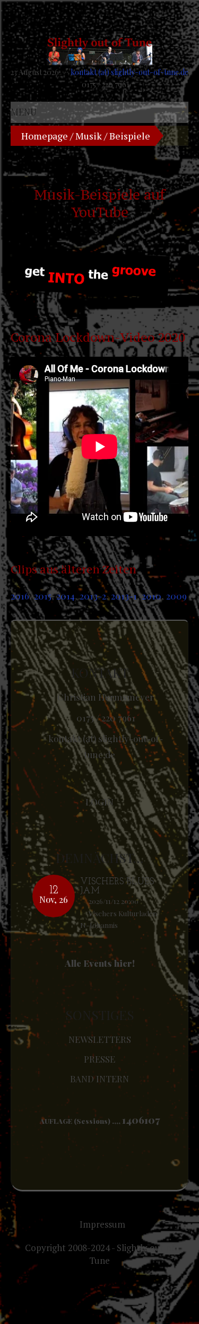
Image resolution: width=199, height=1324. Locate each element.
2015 (42, 596)
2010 (151, 596)
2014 (65, 596)
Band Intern (99, 1078)
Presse (99, 1059)
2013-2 (93, 596)
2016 (20, 596)
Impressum (102, 1224)
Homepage (44, 135)
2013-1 (124, 596)
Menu (24, 112)
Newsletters (99, 1039)
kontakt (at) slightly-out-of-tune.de (129, 72)
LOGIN (99, 802)
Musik (88, 135)
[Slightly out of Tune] (99, 52)
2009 (176, 596)
